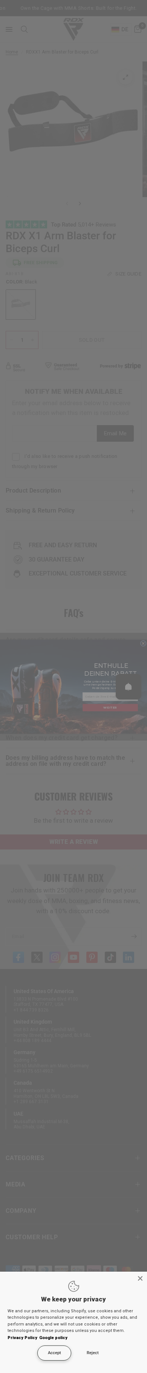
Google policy (53, 1337)
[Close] (140, 1278)
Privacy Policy (22, 1337)
